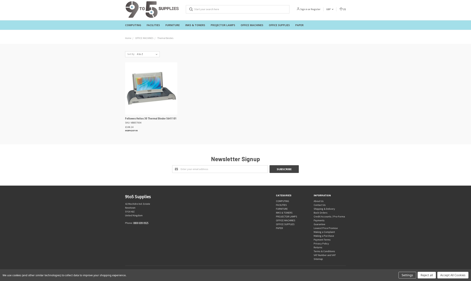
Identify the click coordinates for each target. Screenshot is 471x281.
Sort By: (131, 54)
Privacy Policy (321, 243)
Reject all (427, 275)
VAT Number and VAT (325, 255)
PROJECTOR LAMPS (223, 25)
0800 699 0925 (140, 223)
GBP (328, 9)
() (344, 9)
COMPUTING (133, 25)
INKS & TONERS (195, 25)
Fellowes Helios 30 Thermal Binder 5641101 (151, 118)
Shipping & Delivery (324, 208)
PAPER (299, 25)
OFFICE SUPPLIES (279, 25)
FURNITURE (172, 25)
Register (316, 9)
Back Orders (320, 212)
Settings (407, 275)
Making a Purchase (324, 235)
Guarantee (319, 224)
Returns (318, 247)
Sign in (303, 9)
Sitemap (318, 259)
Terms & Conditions (324, 251)
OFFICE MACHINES (252, 25)
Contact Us (320, 205)
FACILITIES (153, 25)
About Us (319, 201)
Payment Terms (322, 239)
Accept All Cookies (452, 275)
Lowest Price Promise (326, 228)
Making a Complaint (324, 232)
